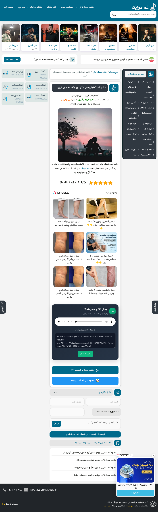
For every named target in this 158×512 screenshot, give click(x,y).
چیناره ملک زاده (147, 142)
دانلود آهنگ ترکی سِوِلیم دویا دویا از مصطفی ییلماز (94, 475)
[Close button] (153, 455)
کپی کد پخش (85, 354)
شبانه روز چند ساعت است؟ (106, 411)
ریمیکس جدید (67, 7)
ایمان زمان (147, 123)
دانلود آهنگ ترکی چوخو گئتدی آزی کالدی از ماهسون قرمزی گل (89, 452)
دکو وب (130, 506)
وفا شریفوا (132, 82)
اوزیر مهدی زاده (130, 108)
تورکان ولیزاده (131, 134)
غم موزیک (144, 7)
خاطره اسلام (147, 149)
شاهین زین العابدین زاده (142, 155)
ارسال (56, 423)
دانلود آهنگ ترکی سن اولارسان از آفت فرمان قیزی (81, 87)
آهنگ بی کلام (36, 7)
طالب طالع (132, 87)
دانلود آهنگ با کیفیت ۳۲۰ (82, 370)
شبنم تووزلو (147, 82)
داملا (134, 139)
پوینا (3, 504)
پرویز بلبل (148, 129)
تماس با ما (8, 7)
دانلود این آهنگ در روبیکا (82, 381)
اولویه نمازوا (147, 113)
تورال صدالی (147, 134)
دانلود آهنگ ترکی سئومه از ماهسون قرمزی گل (96, 460)
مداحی (21, 7)
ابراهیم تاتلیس (130, 92)
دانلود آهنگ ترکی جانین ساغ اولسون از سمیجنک (95, 467)
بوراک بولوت (131, 123)
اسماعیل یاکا (146, 102)
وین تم (107, 506)
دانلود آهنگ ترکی (86, 7)
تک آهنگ (51, 7)
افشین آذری (131, 102)
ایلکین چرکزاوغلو (133, 116)
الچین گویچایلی (146, 108)
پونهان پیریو (131, 129)
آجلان (149, 87)
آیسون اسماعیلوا (148, 95)
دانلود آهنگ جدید (102, 100)
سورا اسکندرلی (130, 149)
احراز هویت (135, 493)
